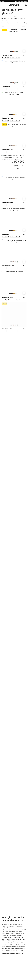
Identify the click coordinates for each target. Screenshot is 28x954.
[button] (22, 4)
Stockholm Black (7, 55)
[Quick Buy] (24, 51)
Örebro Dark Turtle (7, 202)
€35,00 (24, 55)
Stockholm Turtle (7, 328)
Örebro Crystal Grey (8, 118)
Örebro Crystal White (8, 149)
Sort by (23, 26)
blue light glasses (19, 948)
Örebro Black (5, 234)
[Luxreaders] (14, 5)
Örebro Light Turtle (7, 297)
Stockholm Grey (6, 86)
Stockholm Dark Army (8, 265)
